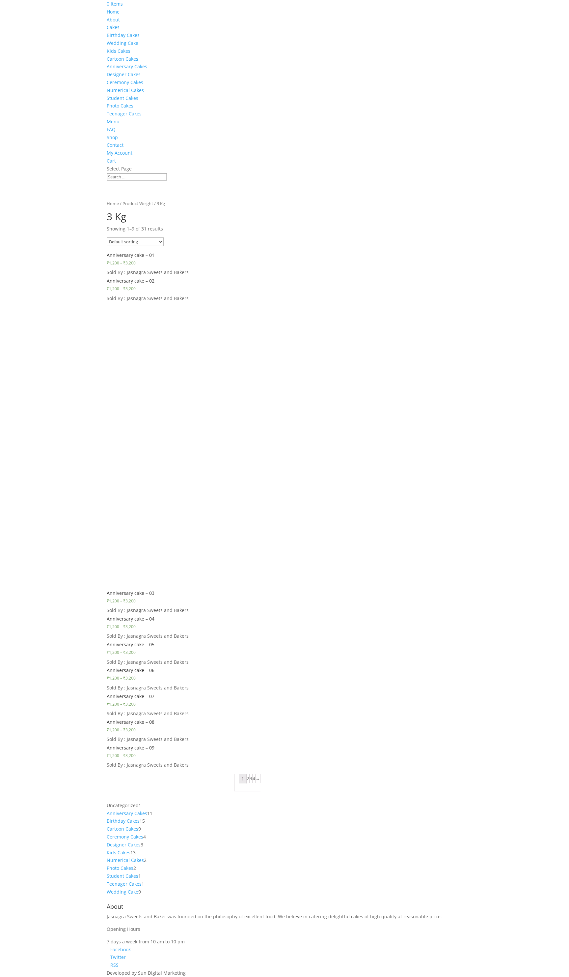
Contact (115, 145)
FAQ (111, 129)
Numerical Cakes (125, 90)
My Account (119, 153)
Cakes (113, 27)
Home (113, 12)
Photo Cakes (120, 106)
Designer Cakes (124, 74)
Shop (112, 137)
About (113, 19)
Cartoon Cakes (122, 59)
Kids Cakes (118, 51)
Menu (113, 121)
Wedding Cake (122, 43)
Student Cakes (122, 98)
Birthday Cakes (123, 35)
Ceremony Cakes (125, 82)
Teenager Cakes (124, 113)
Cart (111, 161)
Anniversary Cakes (127, 66)
